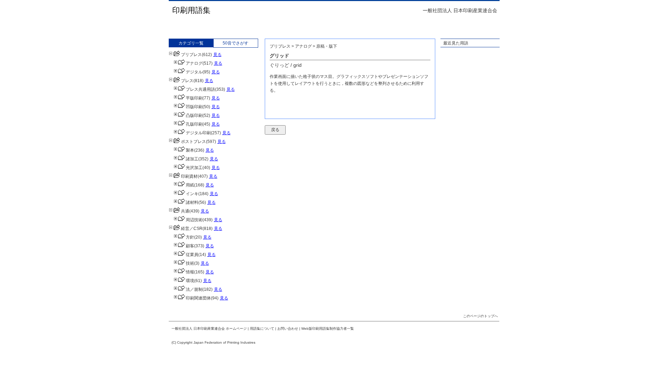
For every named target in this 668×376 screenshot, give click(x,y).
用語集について (262, 328)
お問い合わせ (287, 328)
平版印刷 (194, 98)
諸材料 (192, 202)
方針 (190, 237)
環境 (190, 280)
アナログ (194, 63)
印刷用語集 (191, 10)
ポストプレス (193, 141)
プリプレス (191, 54)
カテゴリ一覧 (191, 43)
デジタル (194, 72)
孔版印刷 (194, 124)
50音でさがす (235, 43)
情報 (190, 272)
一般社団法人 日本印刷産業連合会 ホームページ (209, 328)
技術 (190, 263)
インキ (192, 193)
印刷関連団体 (198, 298)
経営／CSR (191, 228)
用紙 (190, 185)
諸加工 (192, 159)
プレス (187, 80)
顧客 (190, 245)
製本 (190, 150)
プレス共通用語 (200, 89)
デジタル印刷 (198, 132)
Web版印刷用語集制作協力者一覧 (327, 328)
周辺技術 (194, 219)
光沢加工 (194, 167)
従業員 (192, 254)
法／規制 (194, 289)
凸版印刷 (194, 115)
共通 (185, 211)
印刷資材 (189, 176)
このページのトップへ (480, 316)
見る (217, 54)
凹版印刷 (194, 106)
